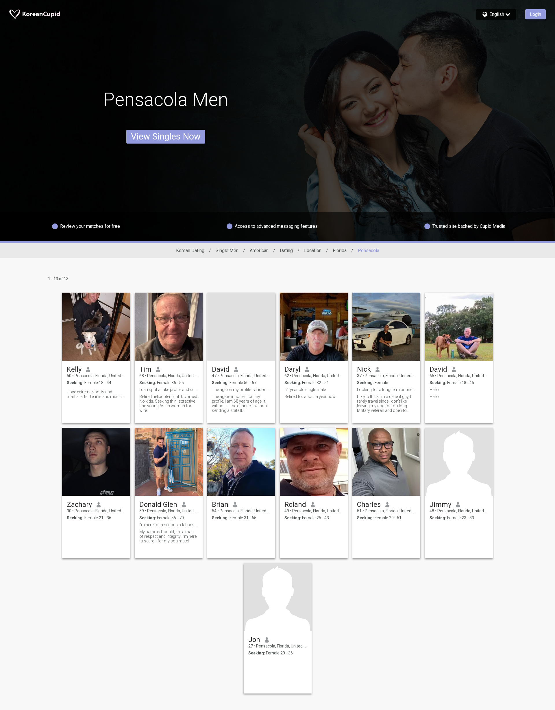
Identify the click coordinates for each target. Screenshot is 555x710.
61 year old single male (305, 389)
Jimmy (440, 504)
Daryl (292, 369)
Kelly (74, 369)
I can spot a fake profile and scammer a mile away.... (168, 389)
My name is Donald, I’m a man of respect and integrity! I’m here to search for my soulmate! (168, 536)
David (221, 369)
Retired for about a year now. (310, 396)
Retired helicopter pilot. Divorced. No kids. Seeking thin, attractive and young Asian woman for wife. (168, 403)
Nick (364, 369)
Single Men (227, 250)
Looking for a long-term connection (386, 389)
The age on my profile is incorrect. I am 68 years (241, 389)
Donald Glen (158, 504)
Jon (254, 640)
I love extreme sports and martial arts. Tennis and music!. (95, 394)
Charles (369, 504)
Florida (340, 250)
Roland (295, 504)
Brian (220, 504)
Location (312, 250)
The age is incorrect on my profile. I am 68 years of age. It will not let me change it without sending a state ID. (240, 403)
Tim (145, 369)
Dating (286, 250)
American (259, 250)
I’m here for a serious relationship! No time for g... (168, 524)
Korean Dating (190, 250)
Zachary (79, 504)
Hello (434, 389)
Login (535, 14)
